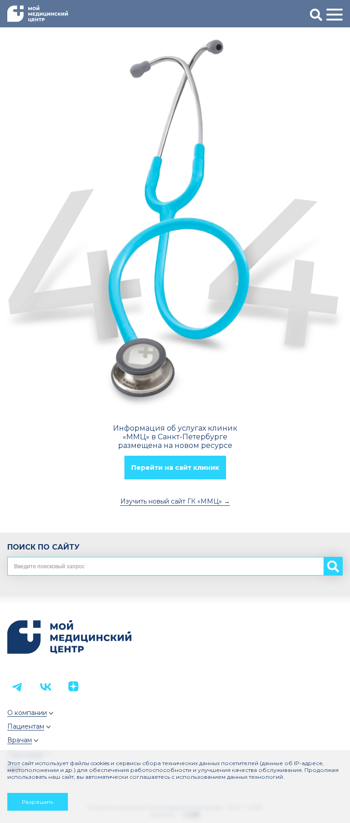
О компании (27, 713)
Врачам (19, 740)
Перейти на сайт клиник (175, 467)
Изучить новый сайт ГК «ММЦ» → (175, 501)
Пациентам (25, 726)
